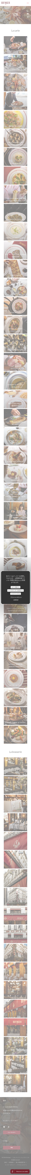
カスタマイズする (15, 593)
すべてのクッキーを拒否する (15, 590)
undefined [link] (15, 599)
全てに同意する (15, 587)
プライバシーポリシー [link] (16, 597)
